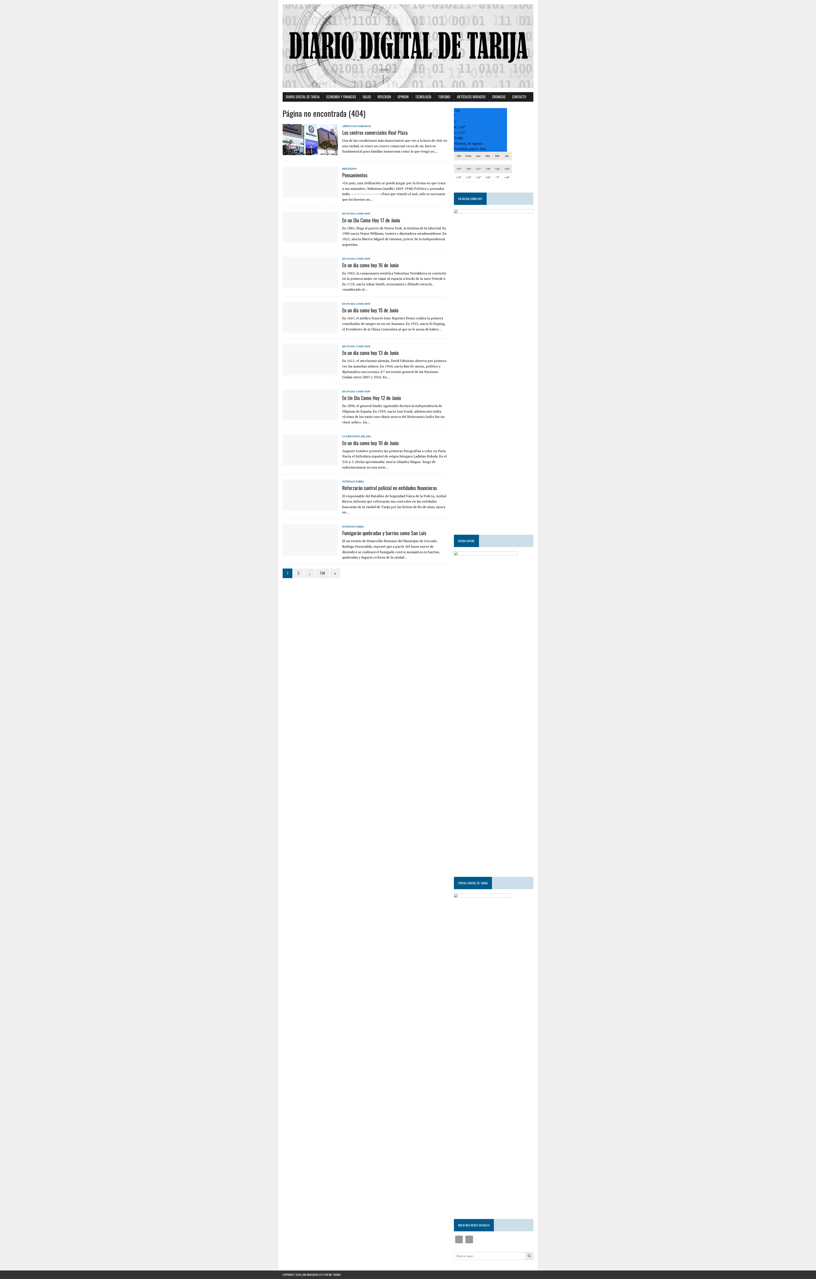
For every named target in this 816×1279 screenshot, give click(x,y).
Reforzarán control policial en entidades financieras (389, 488)
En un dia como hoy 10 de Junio (370, 443)
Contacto (519, 96)
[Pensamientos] (310, 194)
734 (322, 573)
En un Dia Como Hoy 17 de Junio (371, 220)
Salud (367, 96)
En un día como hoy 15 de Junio (370, 310)
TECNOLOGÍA (423, 96)
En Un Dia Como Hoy (356, 213)
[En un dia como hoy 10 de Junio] (310, 462)
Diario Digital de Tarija (303, 96)
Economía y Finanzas (341, 96)
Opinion (403, 96)
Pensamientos (354, 175)
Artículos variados (471, 96)
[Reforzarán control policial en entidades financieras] (310, 507)
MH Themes (335, 1274)
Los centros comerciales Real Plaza (375, 132)
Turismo (444, 96)
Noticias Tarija (353, 481)
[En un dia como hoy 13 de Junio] (310, 372)
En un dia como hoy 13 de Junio (370, 352)
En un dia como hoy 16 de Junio (370, 265)
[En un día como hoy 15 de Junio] (310, 329)
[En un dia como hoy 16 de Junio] (310, 285)
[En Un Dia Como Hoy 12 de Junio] (310, 417)
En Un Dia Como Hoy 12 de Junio (371, 398)
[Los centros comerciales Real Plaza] (310, 152)
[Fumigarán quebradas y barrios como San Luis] (310, 552)
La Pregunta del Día (356, 436)
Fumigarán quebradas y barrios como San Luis (384, 533)
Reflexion (384, 96)
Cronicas (499, 96)
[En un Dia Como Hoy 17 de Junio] (310, 239)
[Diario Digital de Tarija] (408, 46)
